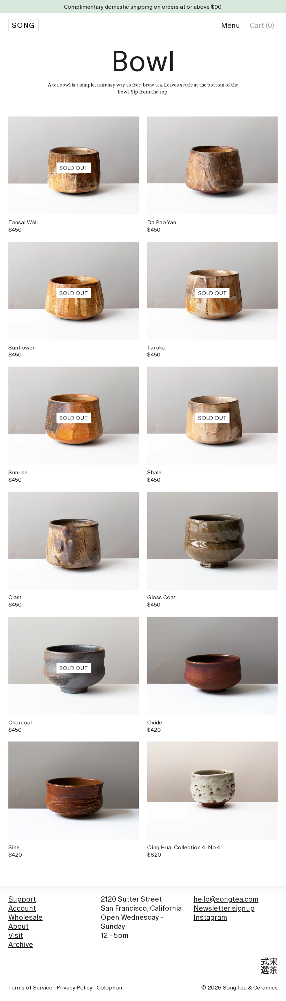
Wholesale (25, 917)
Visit (15, 935)
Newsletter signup (224, 908)
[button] (230, 25)
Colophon (109, 987)
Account (22, 908)
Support (22, 899)
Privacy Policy (74, 987)
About (18, 926)
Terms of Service (30, 987)
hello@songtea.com (226, 899)
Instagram (210, 917)
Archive (20, 944)
